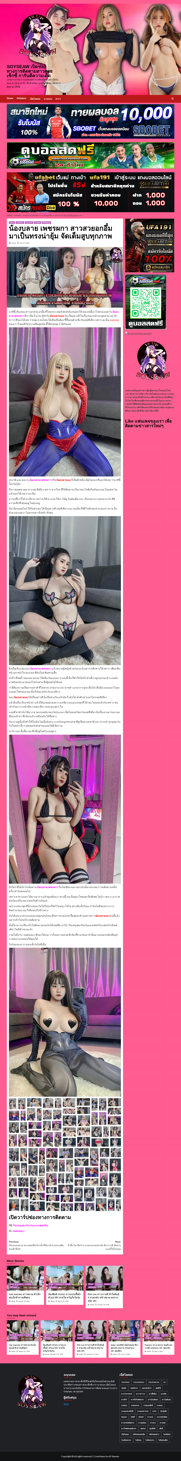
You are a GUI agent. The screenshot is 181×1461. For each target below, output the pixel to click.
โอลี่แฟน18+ (150, 1440)
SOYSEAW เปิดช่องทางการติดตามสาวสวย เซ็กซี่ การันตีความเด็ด (30, 71)
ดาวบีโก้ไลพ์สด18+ (137, 1399)
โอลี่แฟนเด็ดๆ (163, 1440)
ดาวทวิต (163, 1394)
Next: (94, 1245)
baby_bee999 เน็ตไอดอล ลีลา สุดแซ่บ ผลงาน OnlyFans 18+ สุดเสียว (124, 1348)
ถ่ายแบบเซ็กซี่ (148, 1405)
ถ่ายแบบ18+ (135, 1405)
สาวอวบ (153, 1423)
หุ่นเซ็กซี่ (152, 1428)
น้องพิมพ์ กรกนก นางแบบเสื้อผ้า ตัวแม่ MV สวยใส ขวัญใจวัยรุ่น (54, 1348)
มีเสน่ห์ (141, 1417)
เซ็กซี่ (161, 1428)
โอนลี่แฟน (167, 1434)
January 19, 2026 (103, 1305)
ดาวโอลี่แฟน (166, 1399)
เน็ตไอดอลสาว (154, 1434)
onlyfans (125, 1382)
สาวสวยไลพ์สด (162, 1417)
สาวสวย (150, 1417)
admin (13, 243)
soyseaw (29, 222)
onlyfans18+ (138, 1382)
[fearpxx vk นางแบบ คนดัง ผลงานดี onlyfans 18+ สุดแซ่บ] (158, 1330)
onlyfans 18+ (153, 1382)
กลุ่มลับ (123, 1388)
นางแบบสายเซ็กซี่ (127, 1411)
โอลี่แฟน (138, 1440)
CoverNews (99, 1456)
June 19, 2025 (125, 1354)
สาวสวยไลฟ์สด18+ (127, 1423)
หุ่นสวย (143, 1428)
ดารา (58, 99)
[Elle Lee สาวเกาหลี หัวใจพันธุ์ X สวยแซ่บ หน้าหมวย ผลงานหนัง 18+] (104, 1278)
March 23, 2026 (63, 1301)
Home (10, 98)
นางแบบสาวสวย (142, 1411)
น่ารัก (154, 1411)
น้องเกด (124, 1417)
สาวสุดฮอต (142, 1423)
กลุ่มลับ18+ (134, 1388)
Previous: (36, 1245)
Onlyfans (21, 98)
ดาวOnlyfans (126, 1394)
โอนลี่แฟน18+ (126, 1440)
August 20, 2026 (24, 1301)
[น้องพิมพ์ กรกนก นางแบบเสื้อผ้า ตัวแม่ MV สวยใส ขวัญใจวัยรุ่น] (64, 1278)
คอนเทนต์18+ (147, 1388)
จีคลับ (66, 1404)
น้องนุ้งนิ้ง (163, 1411)
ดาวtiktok (140, 1394)
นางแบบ (48, 99)
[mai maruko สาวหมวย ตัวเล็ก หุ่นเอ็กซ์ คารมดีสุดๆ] (25, 1278)
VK (164, 1382)
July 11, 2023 (24, 243)
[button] (172, 98)
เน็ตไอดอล (35, 99)
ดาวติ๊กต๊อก (153, 1394)
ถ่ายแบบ (124, 1405)
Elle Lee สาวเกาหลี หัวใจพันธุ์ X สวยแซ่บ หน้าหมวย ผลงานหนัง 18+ (103, 1297)
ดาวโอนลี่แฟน (153, 1399)
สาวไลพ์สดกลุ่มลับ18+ (128, 1428)
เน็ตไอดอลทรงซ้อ (139, 1434)
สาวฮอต (162, 1423)
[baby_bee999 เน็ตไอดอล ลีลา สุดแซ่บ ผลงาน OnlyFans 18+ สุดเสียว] (124, 1330)
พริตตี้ (133, 1417)
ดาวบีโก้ (124, 1399)
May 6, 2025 (158, 1351)
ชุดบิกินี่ (158, 1388)
